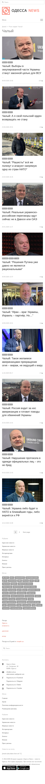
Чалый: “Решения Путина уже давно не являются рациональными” (20, 266)
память (37, 596)
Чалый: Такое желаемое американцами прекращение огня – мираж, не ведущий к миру (22, 362)
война (5, 590)
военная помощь (30, 587)
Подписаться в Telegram (14, 681)
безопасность (18, 587)
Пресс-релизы (6, 567)
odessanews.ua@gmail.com (15, 674)
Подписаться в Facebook (14, 678)
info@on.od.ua (11, 672)
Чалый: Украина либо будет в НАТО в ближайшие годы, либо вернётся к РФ (21, 512)
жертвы (5, 593)
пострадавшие (21, 599)
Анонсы (4, 560)
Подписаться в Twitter (13, 685)
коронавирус (21, 593)
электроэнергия (16, 608)
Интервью (5, 258)
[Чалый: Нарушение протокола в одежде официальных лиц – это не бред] (22, 430)
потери (31, 599)
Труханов (6, 584)
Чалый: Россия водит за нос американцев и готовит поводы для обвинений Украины (21, 412)
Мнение (5, 62)
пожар (5, 599)
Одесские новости (8, 543)
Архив (4, 702)
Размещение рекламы (9, 709)
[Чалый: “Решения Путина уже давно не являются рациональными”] (22, 234)
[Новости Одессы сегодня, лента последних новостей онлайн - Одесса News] (22, 11)
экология (6, 608)
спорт (19, 605)
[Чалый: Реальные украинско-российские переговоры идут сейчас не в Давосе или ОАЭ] (22, 184)
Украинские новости (8, 546)
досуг (25, 590)
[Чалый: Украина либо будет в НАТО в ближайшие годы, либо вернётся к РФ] (22, 480)
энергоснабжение (29, 608)
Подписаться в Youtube (14, 688)
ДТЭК (5, 580)
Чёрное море (7, 587)
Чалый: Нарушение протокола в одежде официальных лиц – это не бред (21, 462)
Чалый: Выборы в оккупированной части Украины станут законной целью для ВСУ (22, 70)
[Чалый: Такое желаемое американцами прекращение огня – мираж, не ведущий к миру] (22, 330)
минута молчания (17, 596)
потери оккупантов (9, 602)
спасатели (11, 605)
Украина (13, 584)
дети (19, 590)
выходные (12, 590)
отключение (29, 596)
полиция (12, 599)
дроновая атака (34, 590)
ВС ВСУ (5, 577)
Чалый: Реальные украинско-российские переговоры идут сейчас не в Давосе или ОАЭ (19, 216)
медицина (6, 596)
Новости (10, 62)
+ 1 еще (17, 258)
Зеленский (12, 580)
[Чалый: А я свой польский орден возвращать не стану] (22, 88)
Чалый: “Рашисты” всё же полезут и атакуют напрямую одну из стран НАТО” (19, 166)
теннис (39, 605)
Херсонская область (25, 584)
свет (4, 605)
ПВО (19, 580)
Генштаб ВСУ (19, 577)
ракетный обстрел (34, 602)
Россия (25, 580)
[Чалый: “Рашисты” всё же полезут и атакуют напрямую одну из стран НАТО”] (22, 134)
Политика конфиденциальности (12, 705)
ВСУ (11, 577)
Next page (26, 532)
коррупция (31, 593)
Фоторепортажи (7, 553)
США (36, 580)
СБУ (31, 580)
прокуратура (21, 602)
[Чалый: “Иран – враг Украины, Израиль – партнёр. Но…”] (22, 284)
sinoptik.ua (20, 641)
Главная (4, 698)
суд (33, 605)
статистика (26, 605)
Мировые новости (8, 550)
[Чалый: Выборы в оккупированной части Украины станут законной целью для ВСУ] (22, 38)
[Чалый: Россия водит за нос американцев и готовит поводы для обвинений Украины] (22, 380)
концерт (12, 593)
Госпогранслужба (32, 577)
